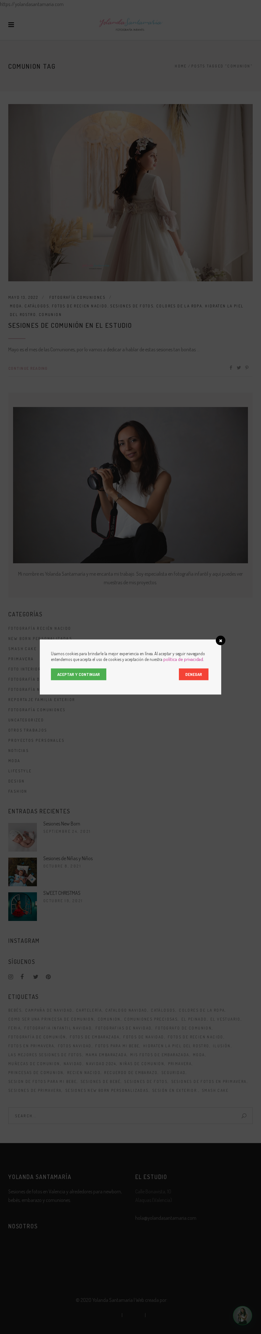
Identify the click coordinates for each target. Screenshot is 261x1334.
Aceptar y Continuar (78, 674)
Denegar (193, 674)
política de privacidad (183, 659)
